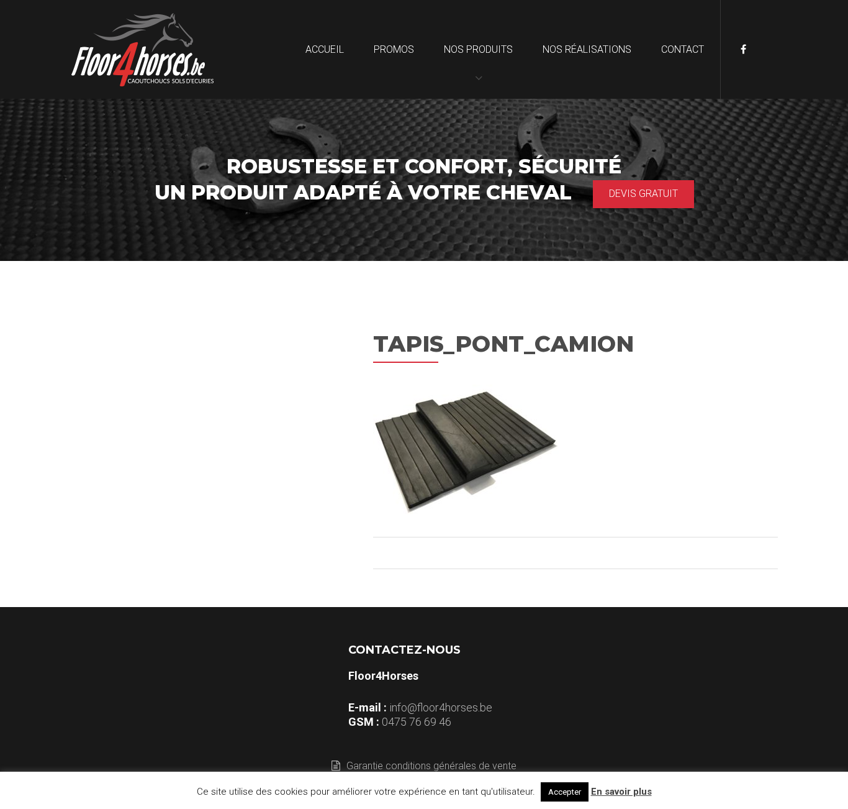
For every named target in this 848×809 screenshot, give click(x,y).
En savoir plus (621, 791)
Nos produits (478, 49)
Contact (682, 49)
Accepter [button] (564, 792)
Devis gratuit (643, 193)
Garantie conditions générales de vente (431, 766)
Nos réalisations (587, 49)
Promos (394, 49)
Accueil (324, 49)
